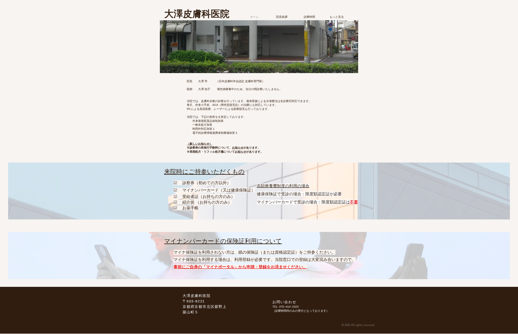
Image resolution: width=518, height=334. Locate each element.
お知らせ (237, 147)
